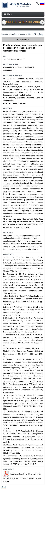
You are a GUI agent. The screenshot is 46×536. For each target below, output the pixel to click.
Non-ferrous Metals (18, 34)
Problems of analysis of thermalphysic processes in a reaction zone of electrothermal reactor (22, 477)
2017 (29, 34)
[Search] (37, 4)
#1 (35, 34)
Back (41, 34)
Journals (5, 34)
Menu (9, 14)
